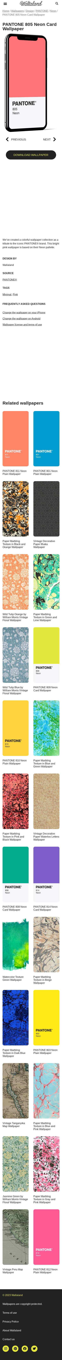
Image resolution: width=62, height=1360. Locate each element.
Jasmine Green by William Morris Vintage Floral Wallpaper (15, 1199)
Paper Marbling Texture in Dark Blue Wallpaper (14, 1053)
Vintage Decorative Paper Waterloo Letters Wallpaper (46, 836)
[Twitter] (34, 1349)
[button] (5, 3)
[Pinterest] (15, 1349)
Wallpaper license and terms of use (22, 324)
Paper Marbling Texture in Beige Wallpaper (42, 980)
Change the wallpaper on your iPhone (24, 312)
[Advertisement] (31, 200)
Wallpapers (17, 11)
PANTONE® (10, 279)
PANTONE (42, 11)
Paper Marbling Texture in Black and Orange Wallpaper (14, 544)
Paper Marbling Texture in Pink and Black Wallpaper (13, 836)
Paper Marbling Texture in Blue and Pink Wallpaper (44, 1126)
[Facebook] (25, 1349)
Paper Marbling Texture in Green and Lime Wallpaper (45, 617)
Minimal (7, 294)
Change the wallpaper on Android (21, 318)
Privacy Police (11, 1321)
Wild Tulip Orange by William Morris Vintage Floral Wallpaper (15, 617)
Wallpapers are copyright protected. (22, 1304)
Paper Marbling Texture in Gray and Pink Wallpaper (44, 1199)
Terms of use (10, 1312)
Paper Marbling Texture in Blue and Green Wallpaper (44, 763)
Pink (15, 294)
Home (5, 11)
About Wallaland (12, 1330)
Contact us (9, 1339)
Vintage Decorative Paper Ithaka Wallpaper (44, 544)
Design (30, 11)
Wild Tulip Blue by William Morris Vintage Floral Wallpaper (15, 690)
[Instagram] (6, 1349)
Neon (53, 11)
